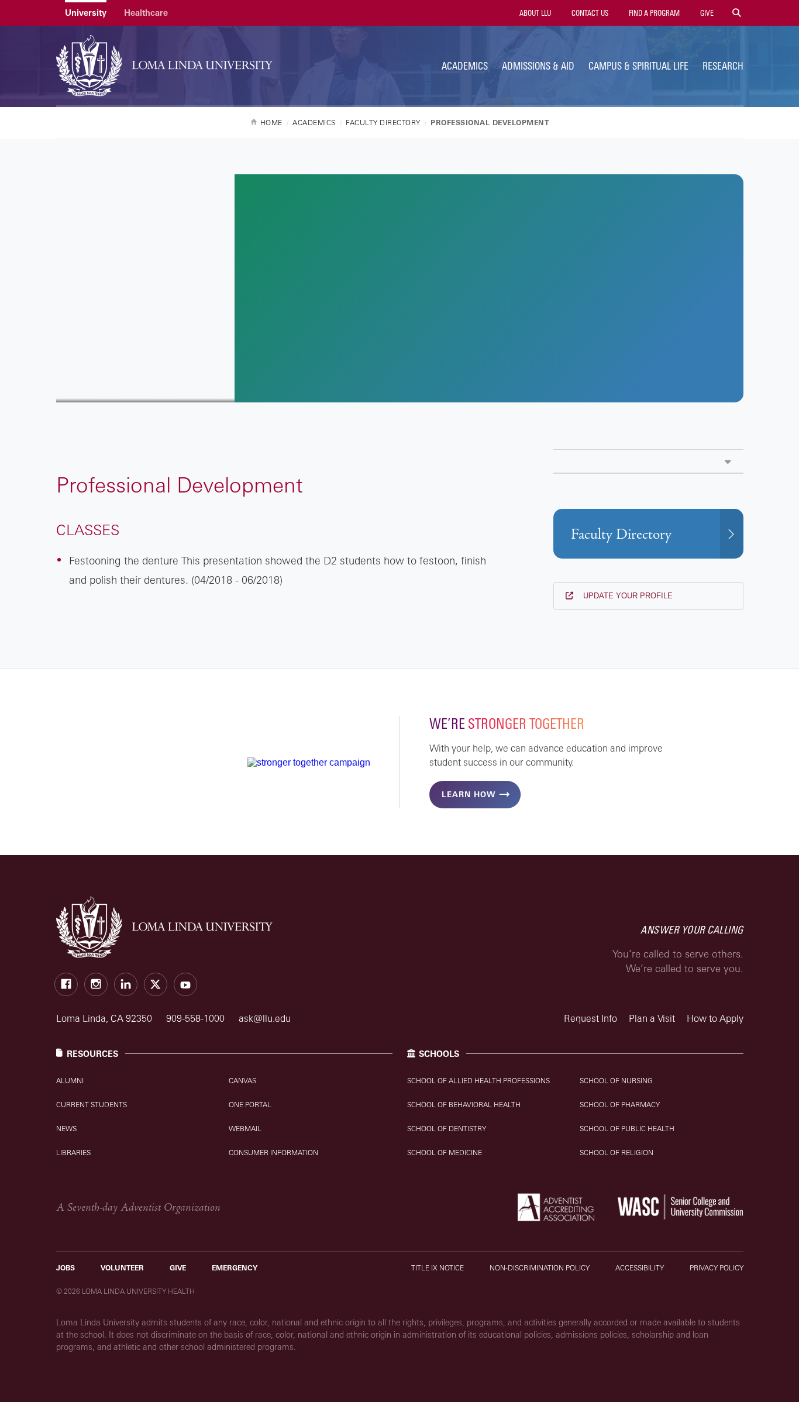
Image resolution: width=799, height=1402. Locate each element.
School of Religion (616, 1152)
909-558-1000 (196, 1018)
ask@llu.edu (265, 1018)
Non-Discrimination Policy (540, 1267)
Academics (465, 66)
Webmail (245, 1128)
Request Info (590, 1018)
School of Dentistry (446, 1128)
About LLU (534, 13)
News (66, 1128)
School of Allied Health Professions (478, 1080)
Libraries (73, 1152)
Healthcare (146, 13)
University (85, 13)
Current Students (91, 1104)
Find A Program (653, 13)
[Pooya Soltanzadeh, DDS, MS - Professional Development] (648, 461)
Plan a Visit (652, 1018)
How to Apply (715, 1018)
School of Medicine (444, 1152)
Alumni (70, 1080)
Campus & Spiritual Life (638, 66)
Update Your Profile (627, 595)
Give (706, 13)
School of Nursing (616, 1080)
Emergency (234, 1267)
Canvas (242, 1080)
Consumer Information (273, 1152)
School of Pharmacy (620, 1104)
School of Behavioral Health (464, 1104)
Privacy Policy (716, 1267)
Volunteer (122, 1267)
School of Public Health (627, 1128)
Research (722, 66)
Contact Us (589, 13)
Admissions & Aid (538, 66)
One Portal (250, 1104)
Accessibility (639, 1267)
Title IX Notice (437, 1267)
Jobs (65, 1267)
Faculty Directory (621, 534)
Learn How (468, 794)
